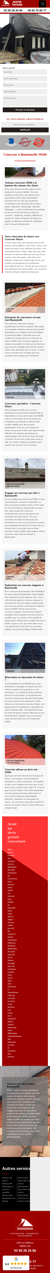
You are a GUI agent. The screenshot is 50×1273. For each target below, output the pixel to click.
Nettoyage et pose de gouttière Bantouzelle (7, 1190)
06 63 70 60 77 (37, 10)
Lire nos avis (16, 1268)
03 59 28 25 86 (13, 10)
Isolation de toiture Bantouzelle (7, 1181)
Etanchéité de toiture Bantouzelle (24, 1192)
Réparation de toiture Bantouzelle (24, 1184)
